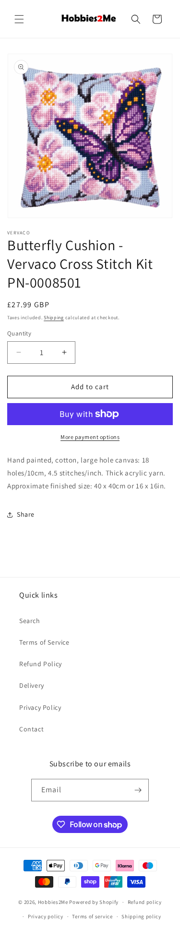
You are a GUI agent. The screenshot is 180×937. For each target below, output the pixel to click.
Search (29, 620)
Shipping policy (141, 916)
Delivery (31, 685)
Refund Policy (40, 663)
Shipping (54, 317)
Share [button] (26, 514)
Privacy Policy (40, 707)
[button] (19, 19)
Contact (31, 729)
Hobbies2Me (53, 902)
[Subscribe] (137, 790)
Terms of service (92, 916)
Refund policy (145, 902)
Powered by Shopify (94, 902)
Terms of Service (44, 642)
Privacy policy (45, 916)
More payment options (90, 436)
